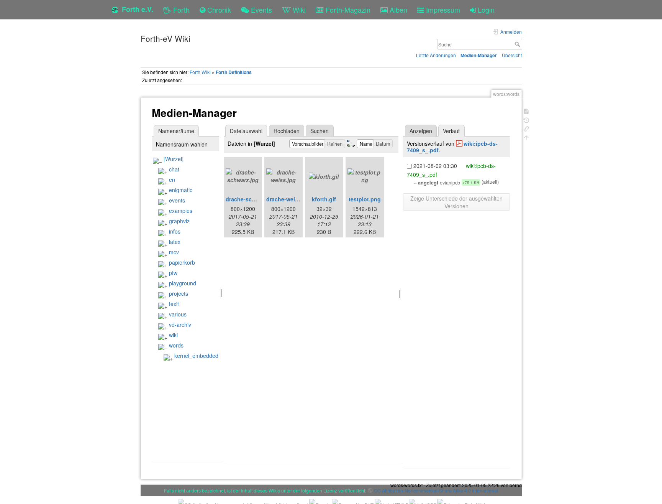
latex (174, 241)
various (178, 314)
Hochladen (287, 131)
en (172, 179)
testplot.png (365, 199)
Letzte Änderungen (436, 55)
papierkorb (182, 262)
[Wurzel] (174, 159)
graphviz (179, 221)
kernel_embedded (196, 355)
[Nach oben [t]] (526, 136)
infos (174, 231)
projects (178, 293)
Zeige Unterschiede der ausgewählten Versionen (456, 202)
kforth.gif (324, 199)
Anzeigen (421, 131)
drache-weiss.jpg (288, 199)
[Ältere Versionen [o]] (526, 119)
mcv (174, 252)
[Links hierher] (526, 128)
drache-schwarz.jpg (251, 199)
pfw (173, 273)
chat (174, 169)
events (177, 200)
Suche (518, 44)
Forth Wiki (200, 72)
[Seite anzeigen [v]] (526, 110)
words (176, 345)
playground (182, 283)
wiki (173, 335)
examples (180, 210)
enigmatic (180, 190)
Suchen (319, 131)
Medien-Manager (478, 55)
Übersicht (512, 55)
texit (174, 304)
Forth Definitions (234, 72)
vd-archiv (180, 324)
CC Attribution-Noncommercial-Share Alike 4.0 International (436, 490)
